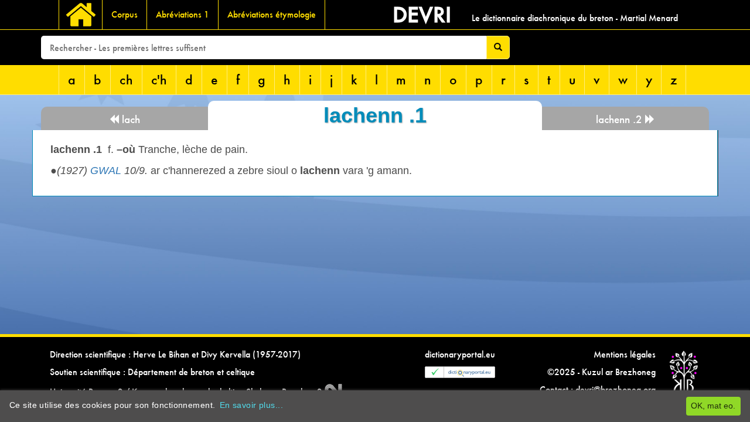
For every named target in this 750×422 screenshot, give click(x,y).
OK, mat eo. (713, 405)
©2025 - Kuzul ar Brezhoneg (601, 371)
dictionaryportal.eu (460, 354)
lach (129, 119)
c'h (159, 79)
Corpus (124, 14)
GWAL (105, 170)
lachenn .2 (620, 119)
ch (126, 79)
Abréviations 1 (182, 14)
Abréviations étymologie (271, 14)
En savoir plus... (251, 405)
